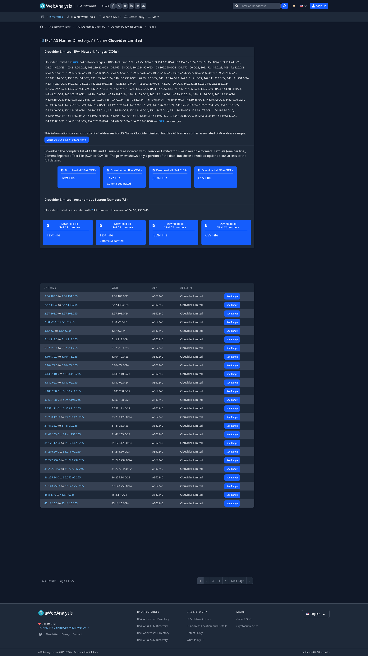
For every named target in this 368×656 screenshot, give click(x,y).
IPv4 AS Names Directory (91, 26)
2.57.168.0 (51, 313)
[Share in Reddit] (143, 6)
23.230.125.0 (52, 417)
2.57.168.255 (70, 313)
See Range (232, 296)
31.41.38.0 (51, 425)
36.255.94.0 (51, 477)
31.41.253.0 (51, 434)
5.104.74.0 (51, 365)
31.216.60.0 (51, 451)
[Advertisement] (147, 265)
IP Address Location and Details (207, 626)
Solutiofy (93, 652)
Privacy (66, 634)
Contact (77, 634)
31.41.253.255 (72, 434)
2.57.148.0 (51, 305)
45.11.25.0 (51, 503)
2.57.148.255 (70, 305)
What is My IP (111, 17)
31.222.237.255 (74, 460)
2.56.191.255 (70, 296)
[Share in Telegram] (137, 6)
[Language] (304, 6)
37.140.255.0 (52, 486)
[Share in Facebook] (113, 6)
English (316, 614)
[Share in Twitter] (125, 6)
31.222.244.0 (52, 469)
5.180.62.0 (51, 382)
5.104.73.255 (70, 356)
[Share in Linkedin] (131, 6)
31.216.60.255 (72, 451)
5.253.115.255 (72, 408)
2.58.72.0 (50, 322)
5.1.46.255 (64, 331)
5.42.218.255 (70, 339)
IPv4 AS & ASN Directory (152, 626)
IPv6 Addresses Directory (153, 633)
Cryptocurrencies (247, 626)
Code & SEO (243, 619)
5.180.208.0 (51, 391)
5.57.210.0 (51, 348)
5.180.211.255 (72, 391)
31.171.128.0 (52, 443)
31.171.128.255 (74, 443)
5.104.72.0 (51, 356)
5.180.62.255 (70, 382)
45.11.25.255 (70, 503)
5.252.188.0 (51, 400)
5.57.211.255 (70, 348)
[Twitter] (40, 634)
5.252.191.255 (72, 400)
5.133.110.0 (51, 374)
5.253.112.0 (51, 408)
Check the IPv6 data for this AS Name (66, 139)
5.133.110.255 (72, 374)
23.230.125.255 (74, 417)
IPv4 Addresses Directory (153, 619)
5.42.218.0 (51, 339)
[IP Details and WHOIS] (284, 6)
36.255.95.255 (72, 477)
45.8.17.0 (50, 494)
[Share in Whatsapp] (119, 6)
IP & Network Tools (60, 26)
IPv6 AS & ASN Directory (152, 640)
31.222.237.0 (52, 460)
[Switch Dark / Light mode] (294, 6)
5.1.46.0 (49, 331)
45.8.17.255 (67, 494)
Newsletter (52, 634)
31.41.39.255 (70, 425)
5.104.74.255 (70, 365)
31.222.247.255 (74, 469)
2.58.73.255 (67, 322)
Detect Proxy (136, 17)
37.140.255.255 (74, 486)
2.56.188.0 (51, 296)
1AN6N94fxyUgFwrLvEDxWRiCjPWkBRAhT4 (63, 627)
